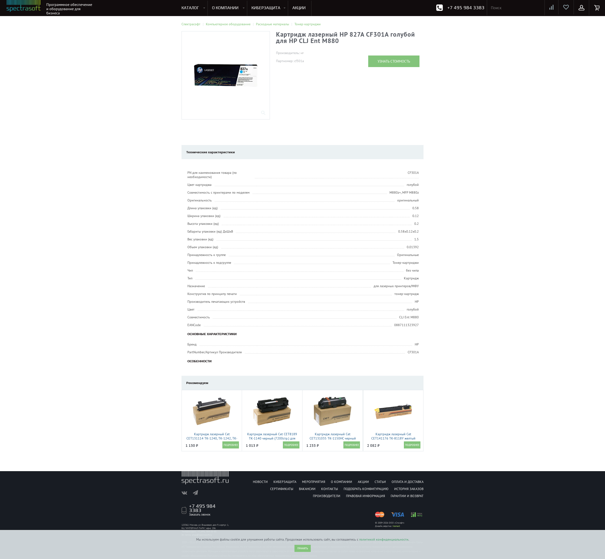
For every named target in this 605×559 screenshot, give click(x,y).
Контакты (329, 489)
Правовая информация (365, 496)
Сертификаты (281, 489)
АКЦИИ (299, 7)
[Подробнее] (230, 444)
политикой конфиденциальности (383, 539)
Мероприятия (313, 482)
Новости (260, 482)
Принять (302, 548)
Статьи (380, 482)
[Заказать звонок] (439, 7)
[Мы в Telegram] (198, 492)
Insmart (396, 526)
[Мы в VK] (187, 492)
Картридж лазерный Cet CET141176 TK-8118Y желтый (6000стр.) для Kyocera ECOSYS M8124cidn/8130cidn (393, 440)
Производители (326, 496)
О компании (341, 482)
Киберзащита (284, 482)
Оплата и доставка (408, 482)
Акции (363, 482)
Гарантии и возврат (407, 496)
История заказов (409, 489)
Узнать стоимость (394, 61)
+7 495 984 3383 (465, 7)
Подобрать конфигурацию (366, 489)
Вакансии (307, 489)
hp (302, 53)
